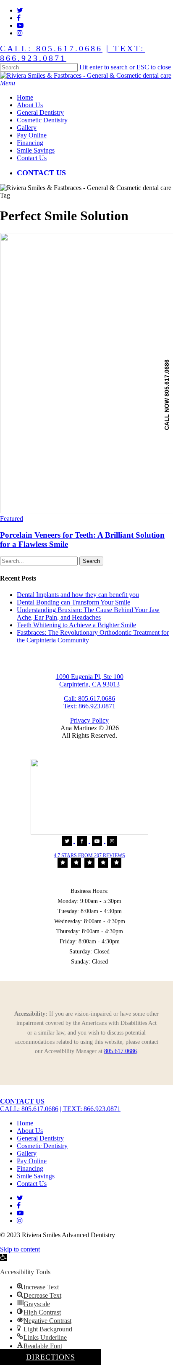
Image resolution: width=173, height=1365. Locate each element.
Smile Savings (36, 1176)
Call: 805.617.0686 (89, 698)
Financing (30, 1168)
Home (25, 1123)
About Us (30, 1130)
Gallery (27, 1153)
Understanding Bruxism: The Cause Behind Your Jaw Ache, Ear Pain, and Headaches (88, 613)
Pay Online (32, 1160)
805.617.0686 (120, 1051)
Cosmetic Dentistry (42, 1145)
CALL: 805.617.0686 (51, 48)
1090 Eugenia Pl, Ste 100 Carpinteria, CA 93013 (89, 680)
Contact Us (32, 1183)
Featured (11, 518)
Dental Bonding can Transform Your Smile (73, 602)
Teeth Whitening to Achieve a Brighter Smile (76, 624)
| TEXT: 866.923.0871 (90, 1108)
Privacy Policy (89, 720)
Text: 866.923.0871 (89, 706)
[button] (7, 83)
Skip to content (20, 1249)
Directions (50, 1357)
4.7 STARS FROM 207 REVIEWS (89, 855)
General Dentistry (40, 1138)
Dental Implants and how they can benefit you (78, 594)
